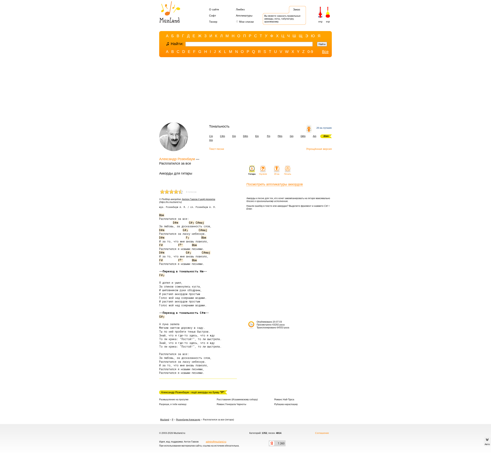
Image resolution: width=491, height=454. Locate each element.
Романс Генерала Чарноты (231, 404)
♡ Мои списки (245, 21)
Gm (291, 136)
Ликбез (240, 9)
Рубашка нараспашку (286, 404)
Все (325, 51)
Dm (234, 136)
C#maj (200, 222)
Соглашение (322, 433)
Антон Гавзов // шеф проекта (198, 199)
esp (328, 21)
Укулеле (263, 174)
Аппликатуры (244, 15)
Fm (268, 136)
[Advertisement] (245, 91)
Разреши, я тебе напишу (172, 404)
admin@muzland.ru (216, 441)
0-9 (310, 51)
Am (314, 136)
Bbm (161, 215)
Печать (287, 174)
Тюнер (213, 21)
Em (257, 136)
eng (320, 21)
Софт (212, 15)
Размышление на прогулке (174, 399)
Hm (211, 140)
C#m (222, 136)
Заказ (296, 9)
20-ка (276, 174)
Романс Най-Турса (284, 399)
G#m (303, 136)
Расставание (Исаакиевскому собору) (237, 399)
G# (191, 222)
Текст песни (216, 148)
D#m (245, 136)
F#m (280, 136)
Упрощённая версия (319, 148)
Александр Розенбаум (177, 159)
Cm (211, 136)
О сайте (214, 9)
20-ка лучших (324, 128)
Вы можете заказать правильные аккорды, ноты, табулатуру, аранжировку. (282, 19)
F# (161, 245)
